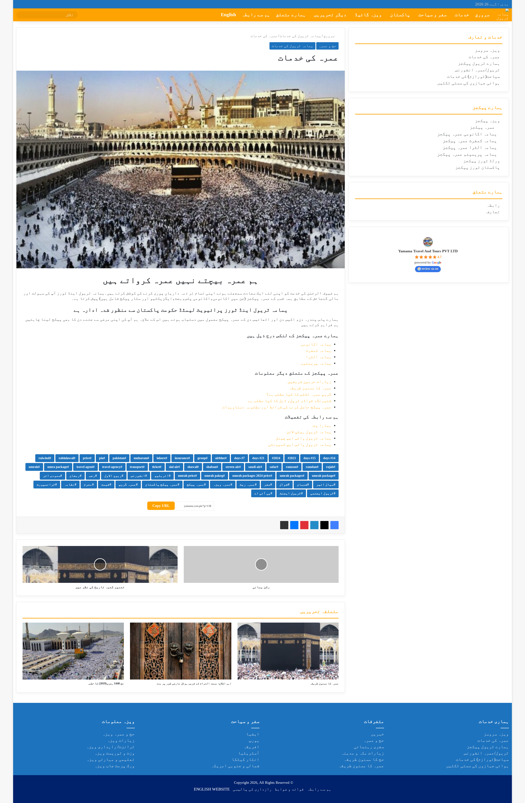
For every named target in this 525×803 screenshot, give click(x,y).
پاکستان (400, 14)
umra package (57, 467)
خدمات (462, 14)
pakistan (118, 458)
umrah (33, 467)
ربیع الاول (113, 475)
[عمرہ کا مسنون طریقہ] (288, 651)
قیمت (105, 484)
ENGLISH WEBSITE (212, 789)
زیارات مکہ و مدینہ (362, 753)
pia (101, 458)
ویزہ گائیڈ (368, 14)
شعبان (302, 484)
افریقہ (251, 746)
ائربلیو (161, 475)
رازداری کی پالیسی (252, 789)
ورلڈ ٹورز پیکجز (481, 160)
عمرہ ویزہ (222, 484)
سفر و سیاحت (432, 14)
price (86, 458)
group (201, 458)
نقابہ (69, 484)
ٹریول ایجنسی (322, 493)
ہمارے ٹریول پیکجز (479, 63)
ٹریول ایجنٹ (290, 493)
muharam (140, 458)
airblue (220, 458)
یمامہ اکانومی (316, 344)
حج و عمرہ (327, 46)
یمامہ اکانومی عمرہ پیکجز (467, 133)
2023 (292, 458)
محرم (88, 484)
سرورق (482, 14)
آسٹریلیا (248, 753)
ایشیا (252, 734)
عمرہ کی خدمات (484, 56)
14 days (329, 458)
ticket (156, 467)
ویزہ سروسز (487, 50)
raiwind (44, 458)
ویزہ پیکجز (487, 120)
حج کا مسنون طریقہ (364, 759)
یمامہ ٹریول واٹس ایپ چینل (303, 438)
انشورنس (138, 475)
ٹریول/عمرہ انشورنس (477, 69)
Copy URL (161, 506)
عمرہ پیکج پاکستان (161, 484)
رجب (92, 475)
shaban (211, 467)
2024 (277, 458)
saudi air (254, 467)
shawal (192, 467)
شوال (284, 484)
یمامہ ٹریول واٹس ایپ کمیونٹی (299, 444)
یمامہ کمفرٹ (318, 350)
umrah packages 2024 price (251, 475)
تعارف (493, 211)
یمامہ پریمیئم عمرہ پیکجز (467, 154)
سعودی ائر (51, 475)
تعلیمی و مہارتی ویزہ (110, 759)
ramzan (291, 467)
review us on (430, 268)
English (228, 14)
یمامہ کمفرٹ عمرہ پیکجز (470, 140)
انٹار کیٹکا (245, 759)
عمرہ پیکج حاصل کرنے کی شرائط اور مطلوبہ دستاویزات (276, 407)
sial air (173, 467)
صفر (267, 484)
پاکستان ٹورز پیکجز (477, 167)
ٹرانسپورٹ (46, 484)
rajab (330, 467)
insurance (181, 458)
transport (136, 467)
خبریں (377, 734)
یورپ (254, 740)
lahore (161, 458)
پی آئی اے (262, 493)
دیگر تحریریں (330, 14)
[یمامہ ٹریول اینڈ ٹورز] (502, 15)
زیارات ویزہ (121, 740)
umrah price (186, 475)
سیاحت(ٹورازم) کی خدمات (473, 76)
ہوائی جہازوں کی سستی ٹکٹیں (468, 82)
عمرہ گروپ (127, 484)
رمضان (75, 475)
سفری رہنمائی (369, 746)
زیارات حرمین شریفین (309, 381)
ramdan (311, 467)
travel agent (84, 467)
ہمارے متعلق (291, 14)
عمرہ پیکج (195, 484)
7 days (239, 458)
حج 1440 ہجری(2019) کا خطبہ (105, 683)
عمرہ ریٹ (247, 484)
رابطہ (493, 205)
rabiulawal (66, 458)
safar (273, 467)
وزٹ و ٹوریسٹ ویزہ (114, 753)
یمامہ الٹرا (318, 356)
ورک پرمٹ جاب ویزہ (114, 765)
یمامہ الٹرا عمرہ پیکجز (470, 147)
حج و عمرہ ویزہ (118, 734)
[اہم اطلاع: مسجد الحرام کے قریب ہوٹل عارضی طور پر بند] (180, 651)
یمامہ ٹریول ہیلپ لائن (308, 431)
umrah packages (291, 475)
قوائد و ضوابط (289, 789)
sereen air (232, 467)
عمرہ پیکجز (482, 127)
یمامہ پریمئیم (316, 363)
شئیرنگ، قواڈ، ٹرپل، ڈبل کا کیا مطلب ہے (289, 400)
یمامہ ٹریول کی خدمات (300, 36)
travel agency (111, 467)
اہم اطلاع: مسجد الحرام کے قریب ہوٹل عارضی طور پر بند (193, 683)
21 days (258, 458)
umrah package (323, 475)
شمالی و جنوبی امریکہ (235, 765)
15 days (310, 458)
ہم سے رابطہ (256, 14)
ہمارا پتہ (321, 425)
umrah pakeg (213, 475)
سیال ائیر (325, 484)
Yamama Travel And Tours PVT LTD (428, 251)
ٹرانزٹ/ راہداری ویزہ (110, 746)
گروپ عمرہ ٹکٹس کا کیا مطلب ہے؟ (298, 394)
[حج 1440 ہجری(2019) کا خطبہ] (73, 651)
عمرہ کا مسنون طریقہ (310, 388)
